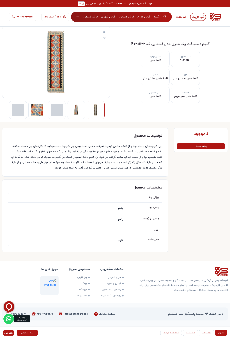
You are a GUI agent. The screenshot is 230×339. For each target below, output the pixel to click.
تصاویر (221, 332)
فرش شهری (108, 17)
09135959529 (18, 314)
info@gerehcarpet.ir (76, 314)
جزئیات (81, 3)
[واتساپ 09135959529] (8, 319)
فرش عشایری (126, 17)
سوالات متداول (107, 314)
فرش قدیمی (91, 17)
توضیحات (206, 332)
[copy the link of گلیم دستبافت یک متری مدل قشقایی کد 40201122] (104, 38)
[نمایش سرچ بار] (164, 17)
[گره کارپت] (198, 17)
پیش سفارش (201, 146)
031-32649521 (45, 314)
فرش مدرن (143, 17)
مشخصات (190, 332)
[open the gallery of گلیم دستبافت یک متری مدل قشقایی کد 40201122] (104, 32)
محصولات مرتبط (171, 332)
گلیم (156, 17)
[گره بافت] (181, 17)
